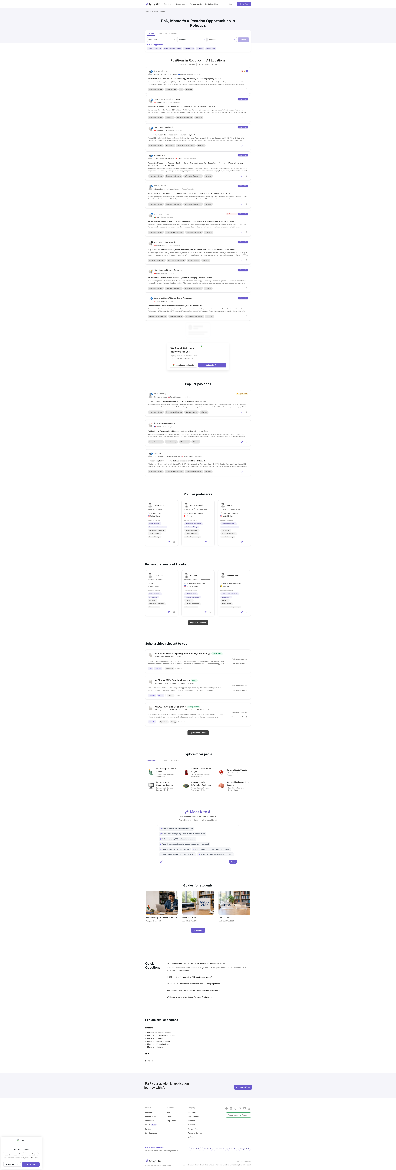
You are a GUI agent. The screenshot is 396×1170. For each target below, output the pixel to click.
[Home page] (153, 4)
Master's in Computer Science (159, 1033)
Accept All (31, 1164)
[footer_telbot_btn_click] (226, 1108)
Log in (231, 4)
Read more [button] (198, 930)
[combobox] (189, 39)
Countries (175, 761)
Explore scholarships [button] (198, 733)
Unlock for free (212, 365)
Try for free (244, 4)
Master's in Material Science (158, 1044)
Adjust (12, 1164)
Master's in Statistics (155, 1047)
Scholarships (152, 761)
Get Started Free (243, 1087)
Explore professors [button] (198, 623)
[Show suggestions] (204, 39)
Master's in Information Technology (161, 1035)
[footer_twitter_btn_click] (240, 1108)
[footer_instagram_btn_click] (249, 1108)
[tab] (151, 33)
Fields (164, 761)
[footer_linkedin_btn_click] (244, 1108)
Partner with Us (196, 4)
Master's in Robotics (155, 1038)
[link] (163, 12)
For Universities (211, 4)
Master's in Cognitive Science (158, 1041)
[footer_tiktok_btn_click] (235, 1108)
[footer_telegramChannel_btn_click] (231, 1108)
